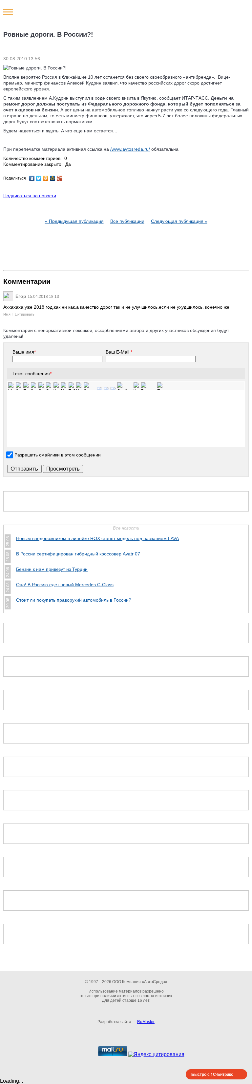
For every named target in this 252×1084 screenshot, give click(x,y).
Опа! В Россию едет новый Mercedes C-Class (65, 584)
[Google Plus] (59, 178)
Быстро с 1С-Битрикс (212, 1074)
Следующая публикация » (179, 221)
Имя (6, 314)
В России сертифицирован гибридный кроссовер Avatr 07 (78, 553)
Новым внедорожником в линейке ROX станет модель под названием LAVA (97, 538)
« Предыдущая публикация (74, 221)
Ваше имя (24, 352)
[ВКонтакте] (32, 178)
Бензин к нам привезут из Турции (52, 569)
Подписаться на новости (29, 195)
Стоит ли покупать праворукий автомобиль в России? (73, 600)
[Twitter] (38, 178)
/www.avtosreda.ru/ (130, 149)
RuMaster (146, 1021)
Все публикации (127, 221)
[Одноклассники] (45, 178)
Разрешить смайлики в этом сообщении (57, 454)
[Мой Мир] (52, 178)
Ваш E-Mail (119, 352)
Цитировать (24, 314)
